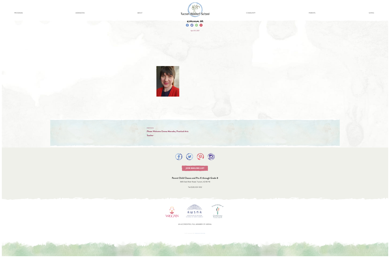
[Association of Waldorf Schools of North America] (195, 220)
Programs (18, 13)
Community (250, 13)
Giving (371, 13)
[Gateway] (217, 220)
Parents (312, 13)
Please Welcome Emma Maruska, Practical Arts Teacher (167, 133)
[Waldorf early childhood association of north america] (172, 220)
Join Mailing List (195, 168)
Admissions (80, 13)
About (139, 13)
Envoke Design (200, 233)
